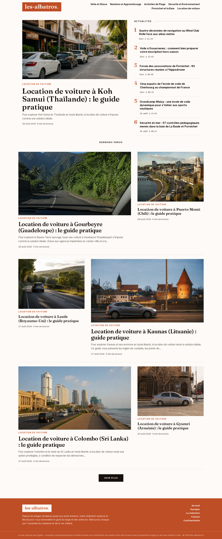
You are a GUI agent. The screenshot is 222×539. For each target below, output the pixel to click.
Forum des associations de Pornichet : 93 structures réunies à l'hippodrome (167, 67)
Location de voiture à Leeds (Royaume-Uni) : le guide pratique (48, 318)
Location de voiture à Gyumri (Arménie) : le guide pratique (163, 426)
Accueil (196, 506)
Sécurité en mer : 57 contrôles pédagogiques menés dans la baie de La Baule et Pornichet (169, 124)
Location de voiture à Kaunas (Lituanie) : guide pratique (143, 334)
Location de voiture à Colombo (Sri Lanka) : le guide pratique (73, 441)
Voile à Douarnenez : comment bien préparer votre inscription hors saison (169, 50)
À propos (195, 509)
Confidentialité (191, 520)
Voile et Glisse (99, 4)
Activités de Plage (154, 4)
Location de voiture (188, 8)
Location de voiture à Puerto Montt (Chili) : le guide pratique (168, 211)
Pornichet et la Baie (163, 8)
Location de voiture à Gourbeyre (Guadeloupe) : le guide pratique (60, 227)
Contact (195, 517)
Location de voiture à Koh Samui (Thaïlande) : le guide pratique (70, 98)
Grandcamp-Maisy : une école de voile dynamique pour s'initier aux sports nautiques (165, 105)
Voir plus (111, 478)
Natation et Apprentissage (125, 4)
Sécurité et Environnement (184, 4)
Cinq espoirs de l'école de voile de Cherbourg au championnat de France (165, 85)
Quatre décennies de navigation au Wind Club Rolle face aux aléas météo (169, 32)
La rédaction (193, 513)
